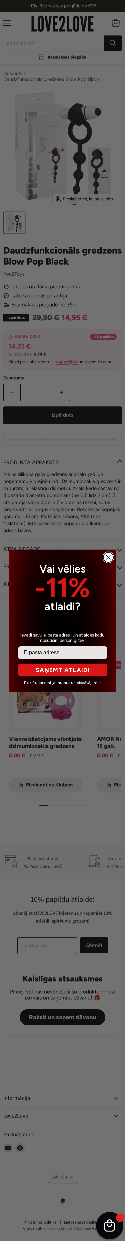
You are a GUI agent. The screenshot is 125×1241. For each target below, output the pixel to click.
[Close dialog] (108, 557)
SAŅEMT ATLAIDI (63, 670)
